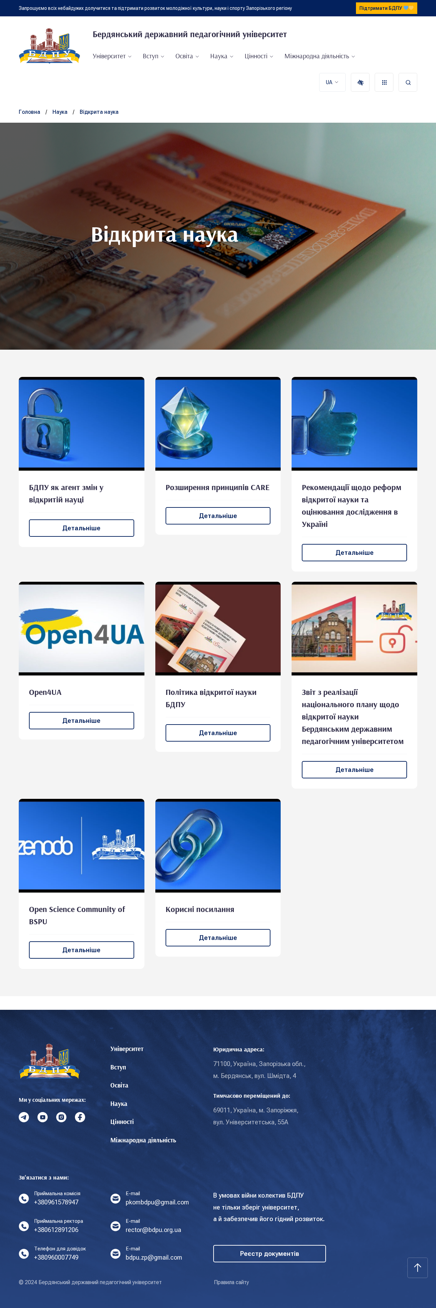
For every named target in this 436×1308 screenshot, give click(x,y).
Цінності (256, 55)
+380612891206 (56, 1230)
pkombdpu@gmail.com (157, 1202)
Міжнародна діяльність (316, 55)
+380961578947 (56, 1202)
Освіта (184, 55)
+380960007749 (56, 1257)
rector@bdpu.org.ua (153, 1230)
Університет (109, 55)
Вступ (150, 55)
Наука (219, 55)
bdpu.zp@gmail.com (154, 1257)
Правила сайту (231, 1282)
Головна (29, 112)
